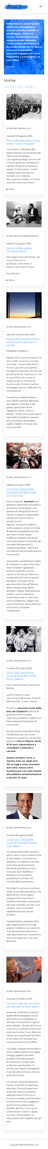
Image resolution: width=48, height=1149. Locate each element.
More (11, 189)
